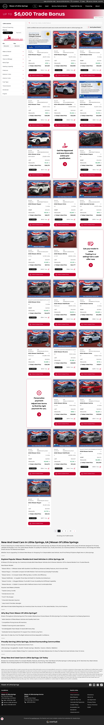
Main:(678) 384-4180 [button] (10, 700)
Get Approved (91, 699)
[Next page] (74, 531)
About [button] (97, 6)
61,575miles (98, 206)
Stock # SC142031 (58, 349)
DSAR (89, 707)
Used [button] (46, 6)
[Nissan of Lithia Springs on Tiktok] (101, 685)
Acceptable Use (75, 707)
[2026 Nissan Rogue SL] (39, 40)
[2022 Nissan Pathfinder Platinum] (39, 338)
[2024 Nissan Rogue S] (39, 488)
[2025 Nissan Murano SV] (65, 338)
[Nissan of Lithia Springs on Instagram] (97, 685)
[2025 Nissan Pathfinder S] (65, 438)
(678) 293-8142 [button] (31, 702)
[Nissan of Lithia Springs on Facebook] (89, 685)
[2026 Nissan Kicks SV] (91, 40)
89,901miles (46, 106)
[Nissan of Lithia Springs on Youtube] (93, 685)
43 (70, 531)
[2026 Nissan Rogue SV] (91, 139)
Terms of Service (92, 704)
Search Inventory (35, 6)
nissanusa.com (74, 712)
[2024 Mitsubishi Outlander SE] (65, 89)
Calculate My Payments (77, 702)
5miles (99, 156)
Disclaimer (73, 709)
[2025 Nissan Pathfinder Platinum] (65, 289)
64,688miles (46, 355)
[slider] (3, 40)
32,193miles (72, 57)
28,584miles (72, 256)
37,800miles (98, 355)
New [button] (40, 6)
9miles (99, 57)
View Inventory (74, 694)
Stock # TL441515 (32, 300)
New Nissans (74, 697)
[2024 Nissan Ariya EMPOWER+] (39, 139)
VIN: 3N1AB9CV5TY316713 (95, 449)
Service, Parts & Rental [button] (59, 6)
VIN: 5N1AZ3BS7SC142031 (69, 349)
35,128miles (46, 505)
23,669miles (46, 156)
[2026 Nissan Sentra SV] (91, 388)
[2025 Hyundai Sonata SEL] (91, 189)
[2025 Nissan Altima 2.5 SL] (39, 239)
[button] (75, 1)
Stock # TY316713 (84, 449)
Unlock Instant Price (37, 75)
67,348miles (72, 106)
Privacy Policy (91, 702)
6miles (74, 206)
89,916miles (72, 306)
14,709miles (46, 256)
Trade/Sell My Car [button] (76, 6)
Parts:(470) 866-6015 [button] (10, 704)
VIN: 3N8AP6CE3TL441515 (43, 300)
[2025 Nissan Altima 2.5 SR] (65, 239)
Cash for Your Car (75, 699)
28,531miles (46, 57)
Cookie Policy (74, 704)
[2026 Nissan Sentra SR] (91, 289)
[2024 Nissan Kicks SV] (91, 338)
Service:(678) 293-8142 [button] (10, 702)
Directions (90, 694)
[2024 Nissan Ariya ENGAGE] (91, 89)
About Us (90, 697)
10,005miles (98, 106)
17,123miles (72, 354)
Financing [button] (88, 6)
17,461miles (72, 405)
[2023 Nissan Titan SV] (39, 89)
